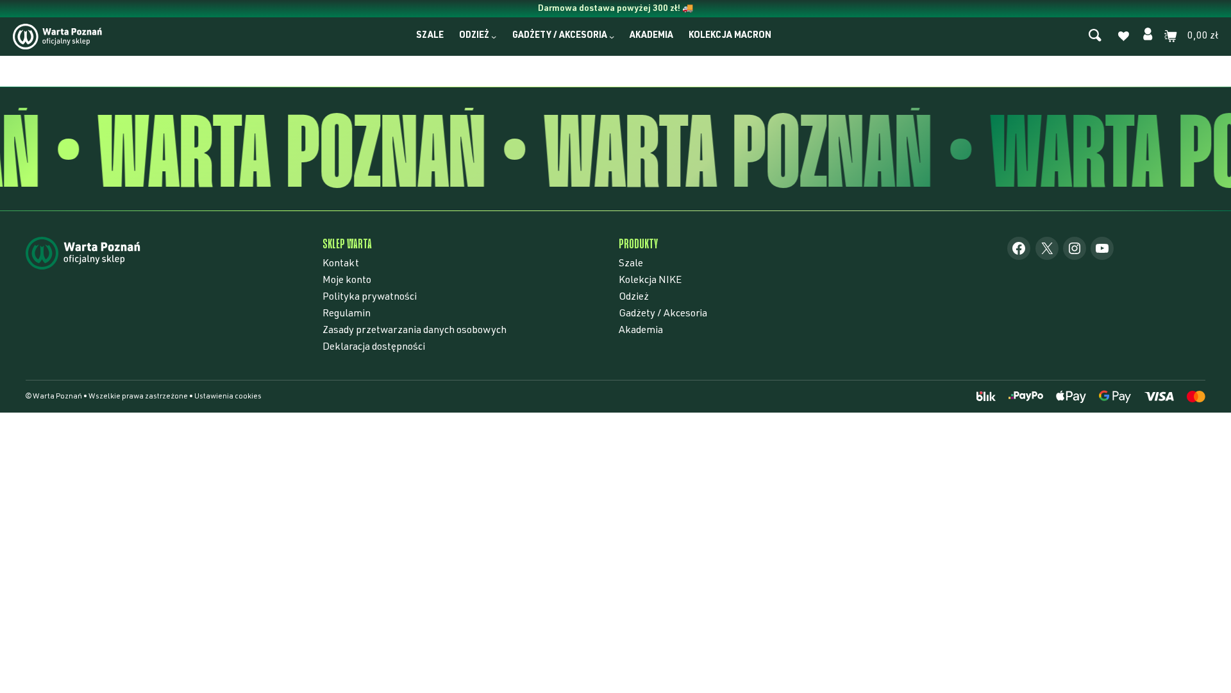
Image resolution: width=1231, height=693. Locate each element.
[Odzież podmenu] (493, 36)
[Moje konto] (1147, 36)
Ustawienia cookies (228, 396)
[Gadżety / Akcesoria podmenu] (611, 36)
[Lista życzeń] (1123, 38)
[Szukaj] (1095, 36)
